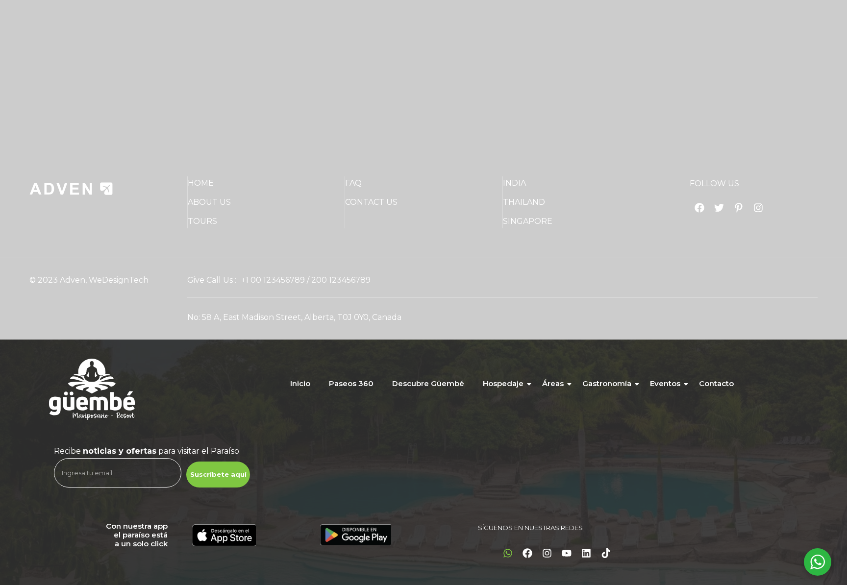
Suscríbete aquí (218, 474)
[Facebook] (527, 553)
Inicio (300, 383)
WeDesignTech (119, 280)
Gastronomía (606, 383)
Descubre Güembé (428, 383)
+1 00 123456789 (273, 280)
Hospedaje (503, 383)
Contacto (716, 383)
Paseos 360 (351, 383)
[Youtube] (566, 553)
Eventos (665, 383)
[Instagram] (547, 553)
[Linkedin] (586, 553)
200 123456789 (341, 280)
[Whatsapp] (508, 553)
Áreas (553, 383)
